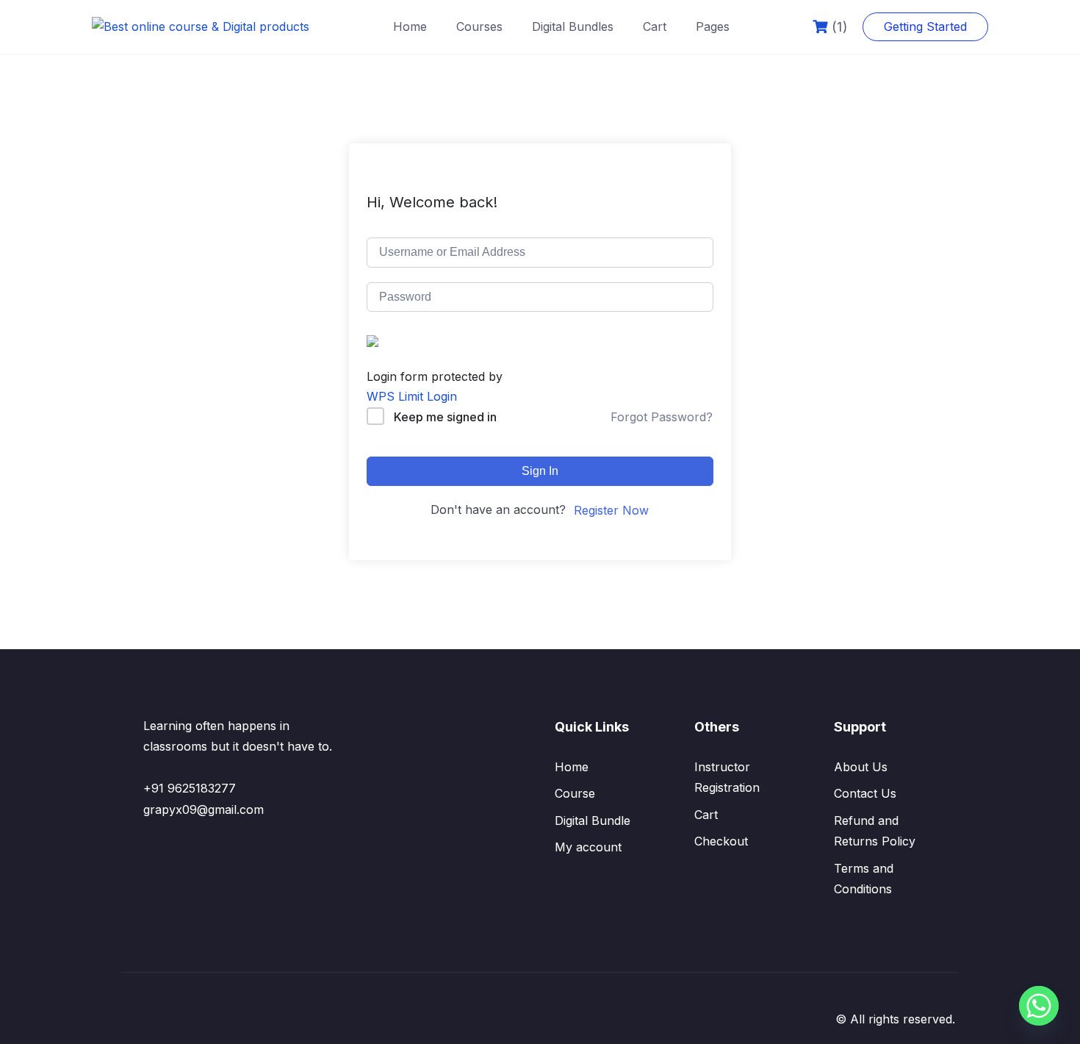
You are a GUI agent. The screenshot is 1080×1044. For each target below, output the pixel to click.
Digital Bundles (572, 26)
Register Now (611, 510)
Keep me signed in (445, 417)
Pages (713, 26)
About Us (861, 766)
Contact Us (865, 793)
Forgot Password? (662, 417)
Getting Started (925, 26)
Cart (654, 26)
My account (588, 847)
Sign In (540, 471)
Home (410, 26)
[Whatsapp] (1039, 1006)
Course (575, 793)
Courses (479, 26)
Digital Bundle (592, 820)
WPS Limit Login (412, 396)
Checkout (721, 841)
